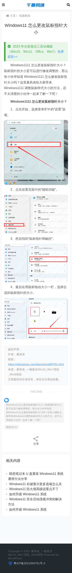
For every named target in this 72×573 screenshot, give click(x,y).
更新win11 (11, 427)
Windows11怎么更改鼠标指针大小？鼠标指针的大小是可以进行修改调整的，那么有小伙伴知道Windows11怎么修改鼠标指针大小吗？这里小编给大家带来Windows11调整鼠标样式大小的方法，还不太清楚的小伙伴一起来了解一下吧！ (34, 412)
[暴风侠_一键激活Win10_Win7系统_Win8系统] (35, 4)
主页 (12, 15)
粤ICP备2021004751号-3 (29, 563)
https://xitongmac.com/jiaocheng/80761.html (36, 364)
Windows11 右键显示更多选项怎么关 (35, 484)
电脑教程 (24, 15)
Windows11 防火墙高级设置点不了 (34, 489)
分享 (36, 443)
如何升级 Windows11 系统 (28, 494)
